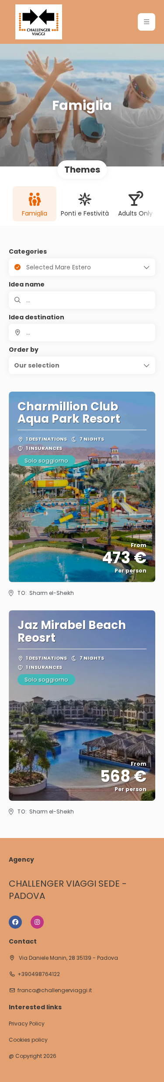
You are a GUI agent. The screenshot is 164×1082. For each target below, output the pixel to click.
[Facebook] (15, 922)
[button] (146, 22)
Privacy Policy (27, 1023)
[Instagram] (37, 922)
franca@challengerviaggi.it (54, 990)
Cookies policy (28, 1039)
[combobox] (82, 332)
